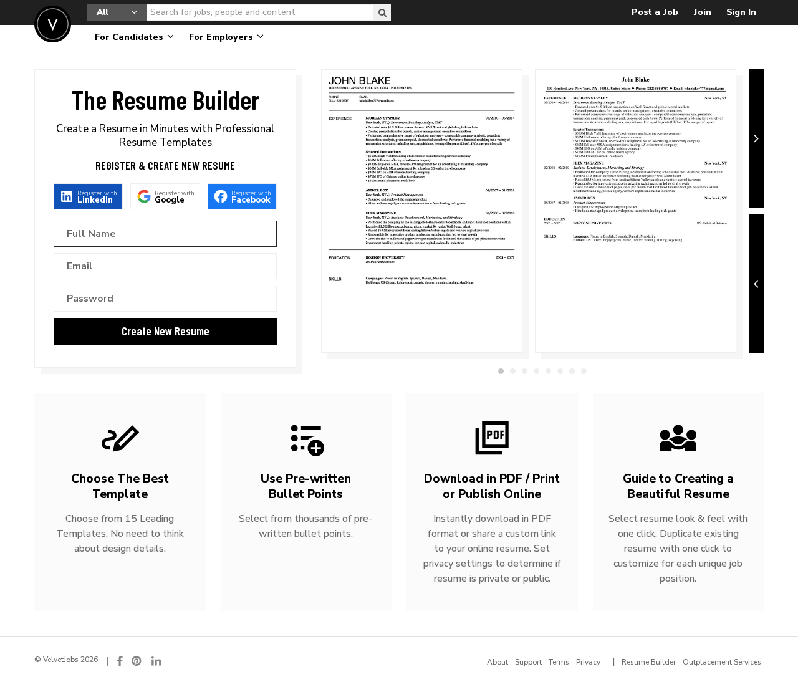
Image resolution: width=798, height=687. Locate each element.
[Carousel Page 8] (584, 371)
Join (702, 12)
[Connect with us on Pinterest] (137, 661)
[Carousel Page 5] (548, 371)
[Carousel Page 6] (560, 371)
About (497, 662)
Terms (559, 662)
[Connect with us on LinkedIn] (157, 661)
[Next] (756, 138)
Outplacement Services (722, 662)
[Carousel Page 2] (513, 371)
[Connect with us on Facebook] (120, 661)
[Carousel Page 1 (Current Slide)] (501, 371)
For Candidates (130, 37)
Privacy (588, 662)
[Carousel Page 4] (536, 371)
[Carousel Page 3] (524, 371)
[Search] (382, 12)
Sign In (741, 12)
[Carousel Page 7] (572, 371)
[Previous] (756, 283)
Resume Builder (649, 662)
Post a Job (655, 12)
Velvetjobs (52, 24)
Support (528, 662)
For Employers (222, 37)
